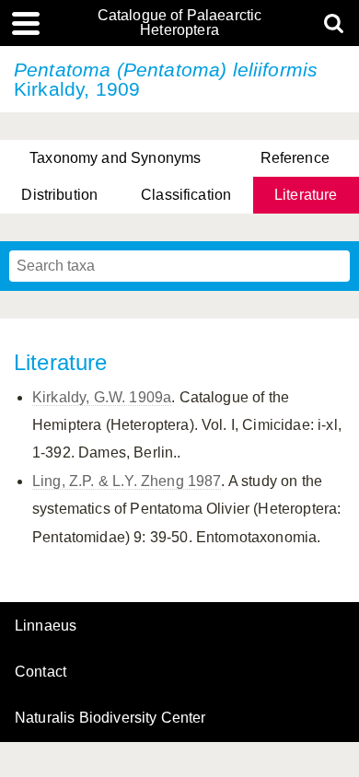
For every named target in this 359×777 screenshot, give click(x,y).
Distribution (59, 195)
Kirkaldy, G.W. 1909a (101, 397)
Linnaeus (45, 626)
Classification (186, 195)
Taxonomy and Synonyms (115, 158)
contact (40, 671)
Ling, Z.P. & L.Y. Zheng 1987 (126, 481)
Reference (295, 158)
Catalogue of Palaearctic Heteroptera (180, 23)
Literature (306, 195)
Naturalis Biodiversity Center (110, 718)
